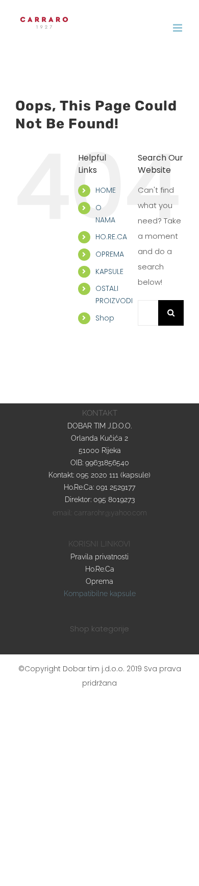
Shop (104, 318)
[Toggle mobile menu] (178, 27)
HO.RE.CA (111, 237)
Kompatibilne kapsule (100, 593)
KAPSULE (109, 271)
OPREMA (109, 254)
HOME (105, 190)
